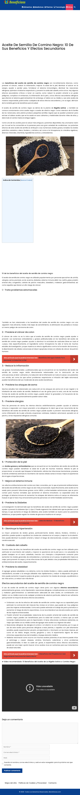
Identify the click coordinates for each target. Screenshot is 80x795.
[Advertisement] (40, 28)
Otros (70, 7)
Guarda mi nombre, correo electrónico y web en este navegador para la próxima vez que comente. (38, 763)
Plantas (49, 7)
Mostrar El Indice (26, 180)
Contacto (52, 783)
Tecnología (60, 7)
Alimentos (27, 7)
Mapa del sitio (11, 783)
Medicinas (39, 7)
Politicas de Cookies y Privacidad (32, 783)
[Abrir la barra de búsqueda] (74, 7)
